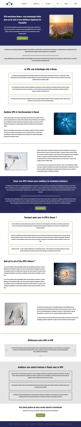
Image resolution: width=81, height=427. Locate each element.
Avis (57, 4)
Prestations (24, 4)
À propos (66, 4)
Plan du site (69, 424)
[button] (6, 350)
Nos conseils (48, 4)
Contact (75, 4)
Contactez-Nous (41, 424)
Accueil (10, 424)
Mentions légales (49, 424)
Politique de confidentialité (60, 424)
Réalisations (36, 4)
